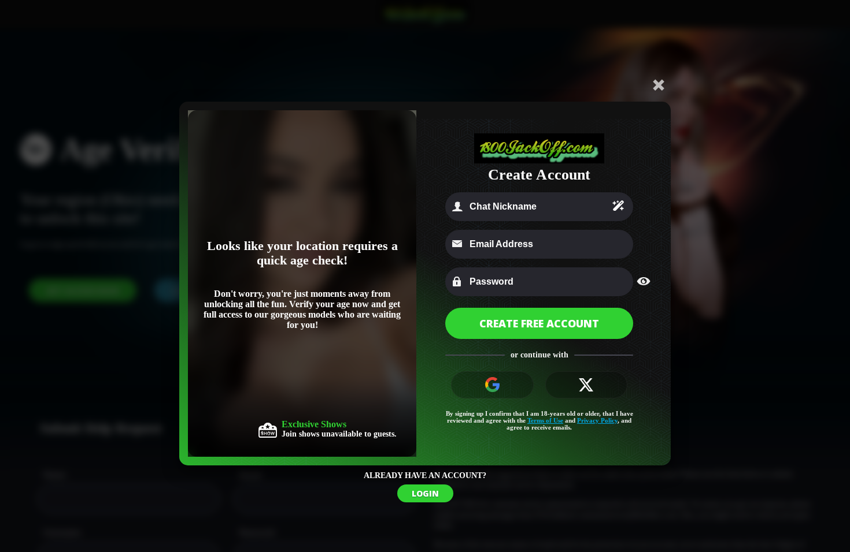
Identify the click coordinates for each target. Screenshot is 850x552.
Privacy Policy (597, 420)
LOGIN (425, 493)
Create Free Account (539, 323)
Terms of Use (545, 420)
